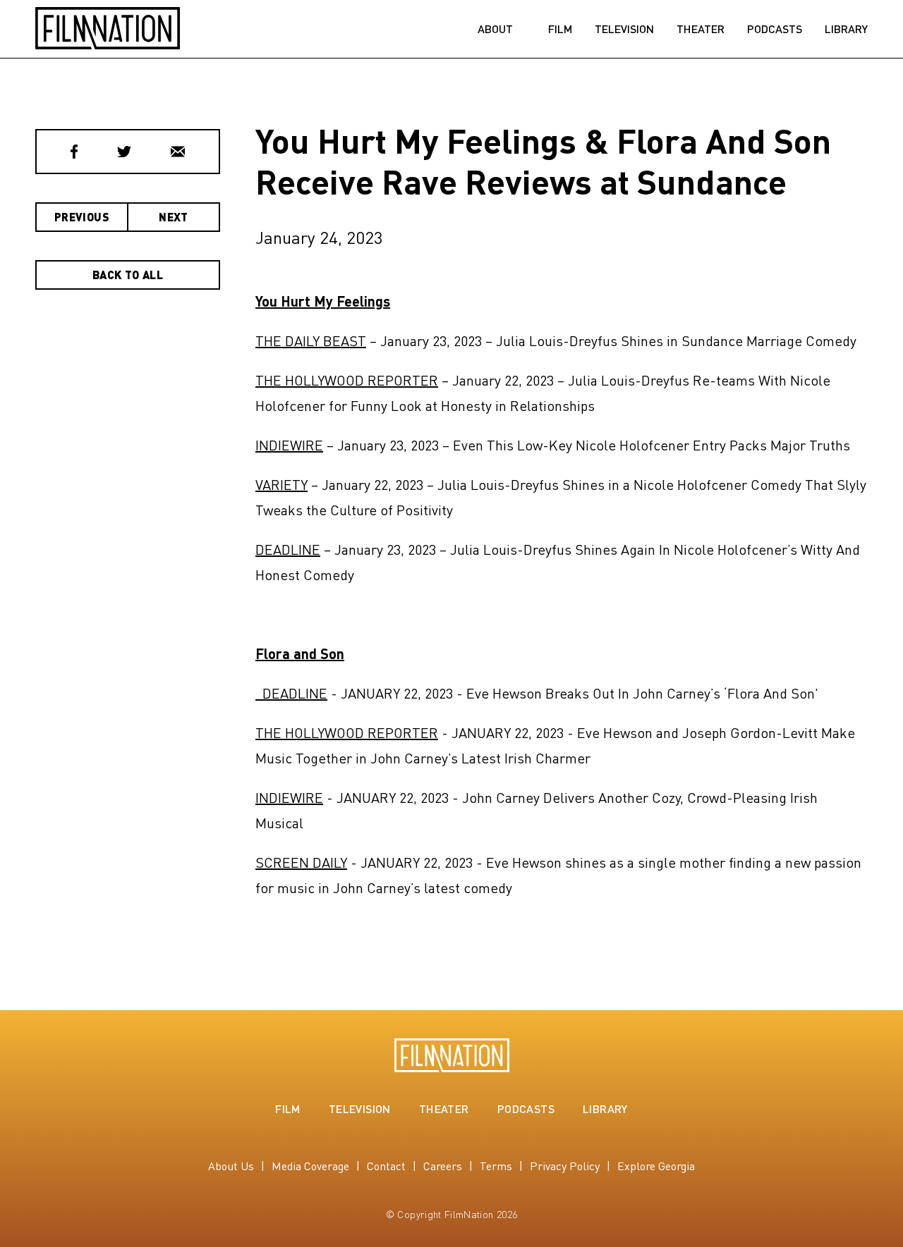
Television (624, 29)
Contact (386, 1165)
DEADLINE (287, 549)
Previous (81, 216)
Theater (701, 29)
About (495, 29)
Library (846, 29)
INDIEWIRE (289, 445)
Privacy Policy (565, 1165)
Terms (496, 1165)
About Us (231, 1165)
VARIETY (281, 484)
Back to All (127, 274)
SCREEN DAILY (301, 862)
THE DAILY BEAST (310, 340)
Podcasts (774, 29)
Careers (442, 1165)
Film (560, 29)
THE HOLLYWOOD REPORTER (346, 380)
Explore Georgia (656, 1165)
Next (173, 216)
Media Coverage (310, 1165)
